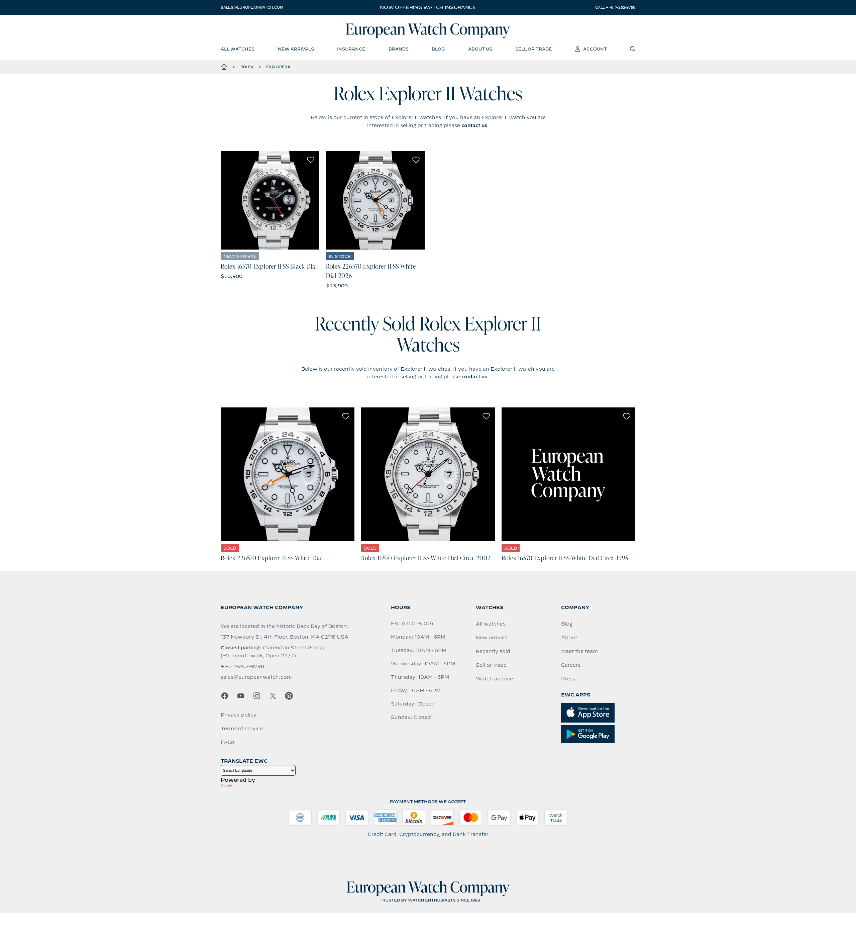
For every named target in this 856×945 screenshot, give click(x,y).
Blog (566, 624)
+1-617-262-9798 (242, 666)
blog (438, 49)
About (569, 637)
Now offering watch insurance (428, 7)
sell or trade (533, 49)
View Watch (270, 200)
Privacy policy (238, 715)
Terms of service (242, 728)
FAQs (228, 742)
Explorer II (278, 67)
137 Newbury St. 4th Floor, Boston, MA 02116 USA (284, 637)
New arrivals (491, 637)
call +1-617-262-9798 (615, 7)
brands (399, 49)
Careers (570, 665)
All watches (491, 624)
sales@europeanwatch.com (252, 7)
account (595, 48)
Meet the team (579, 651)
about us (480, 49)
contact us (474, 125)
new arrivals (296, 49)
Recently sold (493, 651)
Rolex (246, 67)
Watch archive (494, 678)
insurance (351, 49)
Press (568, 678)
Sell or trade (491, 665)
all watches (237, 49)
